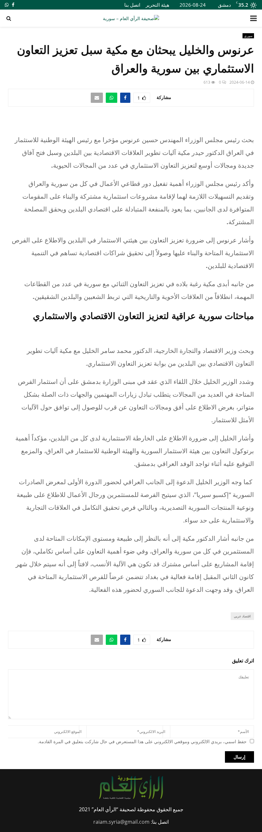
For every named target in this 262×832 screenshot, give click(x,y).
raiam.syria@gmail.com (121, 821)
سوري (248, 36)
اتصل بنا (132, 5)
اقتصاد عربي (242, 616)
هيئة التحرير (157, 5)
